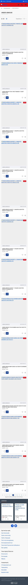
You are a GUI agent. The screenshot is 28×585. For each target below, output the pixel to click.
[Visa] (12, 583)
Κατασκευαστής (7, 8)
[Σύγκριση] (25, 58)
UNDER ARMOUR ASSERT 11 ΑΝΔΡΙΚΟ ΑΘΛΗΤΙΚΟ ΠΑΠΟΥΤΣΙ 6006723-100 (13, 131)
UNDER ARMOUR (6, 49)
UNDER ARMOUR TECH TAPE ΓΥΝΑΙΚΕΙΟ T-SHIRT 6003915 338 (13, 92)
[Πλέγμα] (1, 18)
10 (17, 495)
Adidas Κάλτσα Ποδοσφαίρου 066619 (7, 515)
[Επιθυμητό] (22, 58)
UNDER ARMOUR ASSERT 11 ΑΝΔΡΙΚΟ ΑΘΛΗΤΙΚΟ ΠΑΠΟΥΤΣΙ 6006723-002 (13, 210)
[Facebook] (12, 525)
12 (21, 495)
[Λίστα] (3, 18)
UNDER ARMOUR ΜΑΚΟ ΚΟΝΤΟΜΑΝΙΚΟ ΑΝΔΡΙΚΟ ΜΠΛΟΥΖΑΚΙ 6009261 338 (13, 446)
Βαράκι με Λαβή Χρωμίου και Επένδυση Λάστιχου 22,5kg (20, 515)
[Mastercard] (16, 583)
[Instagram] (15, 525)
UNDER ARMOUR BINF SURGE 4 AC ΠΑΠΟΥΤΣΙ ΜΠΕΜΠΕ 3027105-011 (14, 367)
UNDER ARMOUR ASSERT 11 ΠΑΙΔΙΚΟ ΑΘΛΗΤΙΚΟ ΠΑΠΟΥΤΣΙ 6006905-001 (13, 249)
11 (19, 495)
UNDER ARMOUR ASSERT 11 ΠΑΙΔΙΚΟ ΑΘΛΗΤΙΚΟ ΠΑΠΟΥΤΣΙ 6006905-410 (13, 289)
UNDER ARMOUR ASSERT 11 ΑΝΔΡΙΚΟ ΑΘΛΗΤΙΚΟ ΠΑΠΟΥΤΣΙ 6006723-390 (13, 171)
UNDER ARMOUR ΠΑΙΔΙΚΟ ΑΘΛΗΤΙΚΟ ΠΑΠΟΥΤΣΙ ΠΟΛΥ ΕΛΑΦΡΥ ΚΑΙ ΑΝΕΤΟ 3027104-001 (14, 406)
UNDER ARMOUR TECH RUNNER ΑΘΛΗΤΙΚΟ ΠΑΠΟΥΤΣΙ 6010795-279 (14, 328)
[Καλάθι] (3, 519)
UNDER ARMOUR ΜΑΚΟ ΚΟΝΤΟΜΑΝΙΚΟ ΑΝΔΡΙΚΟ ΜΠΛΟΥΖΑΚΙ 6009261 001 (13, 485)
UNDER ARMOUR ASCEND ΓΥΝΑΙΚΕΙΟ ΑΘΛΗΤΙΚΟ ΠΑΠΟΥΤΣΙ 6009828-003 (12, 53)
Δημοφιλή (4, 500)
